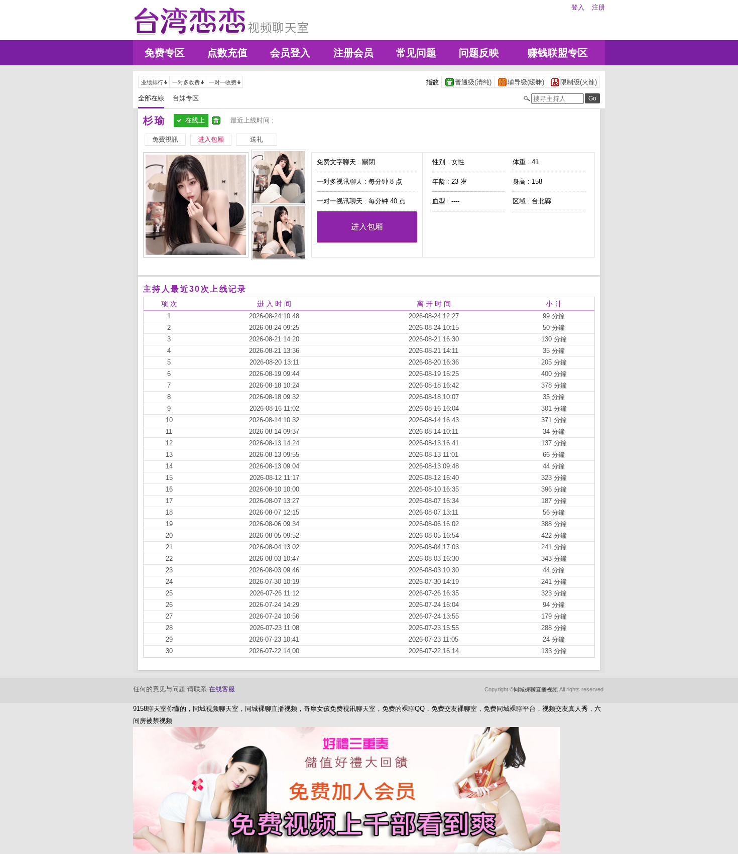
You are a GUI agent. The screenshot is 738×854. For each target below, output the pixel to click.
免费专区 (165, 52)
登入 (577, 7)
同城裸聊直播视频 (536, 689)
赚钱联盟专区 (558, 52)
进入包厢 (367, 226)
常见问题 (416, 52)
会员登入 (290, 52)
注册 (598, 7)
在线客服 (222, 689)
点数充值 (227, 52)
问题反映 (479, 52)
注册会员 (353, 52)
